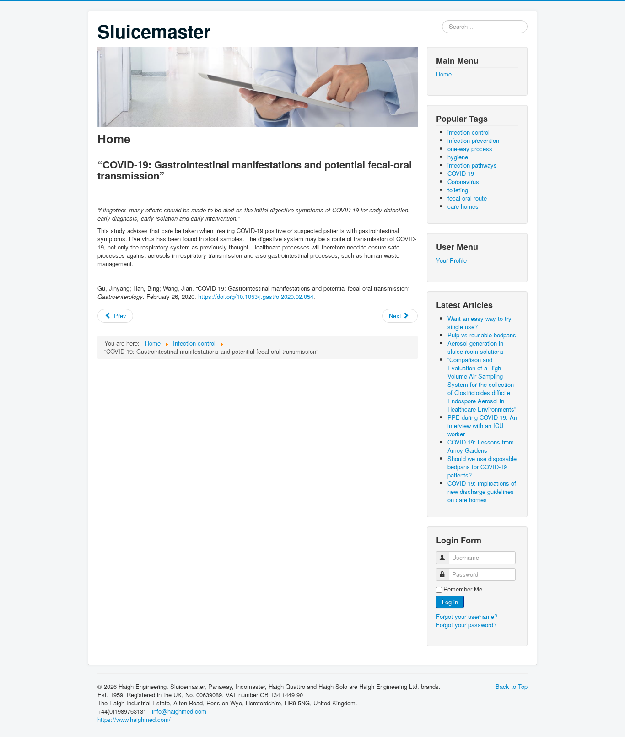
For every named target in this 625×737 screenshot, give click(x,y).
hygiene (457, 156)
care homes (463, 206)
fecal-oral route (467, 198)
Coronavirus (463, 181)
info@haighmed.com (179, 711)
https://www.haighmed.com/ (134, 719)
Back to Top (512, 686)
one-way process (469, 148)
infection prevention (473, 140)
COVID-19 (460, 173)
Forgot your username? (466, 616)
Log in (450, 601)
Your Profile (451, 260)
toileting (457, 189)
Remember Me (462, 589)
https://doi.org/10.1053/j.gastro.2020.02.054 (255, 296)
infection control (468, 132)
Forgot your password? (466, 624)
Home (444, 74)
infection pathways (472, 165)
